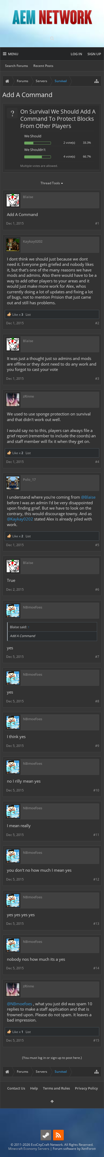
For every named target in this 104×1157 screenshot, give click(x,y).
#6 (97, 589)
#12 (96, 879)
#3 (97, 379)
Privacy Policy (86, 1088)
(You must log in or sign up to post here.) (52, 1057)
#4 (97, 462)
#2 (97, 323)
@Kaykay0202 (20, 519)
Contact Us (16, 1088)
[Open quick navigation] (96, 81)
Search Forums (16, 65)
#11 (96, 835)
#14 (96, 968)
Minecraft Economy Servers (28, 1148)
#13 (96, 924)
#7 (97, 657)
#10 (96, 790)
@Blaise (88, 497)
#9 (97, 746)
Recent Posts (43, 65)
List (28, 314)
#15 (96, 1040)
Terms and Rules (56, 1088)
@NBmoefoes (19, 1003)
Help (34, 1088)
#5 (97, 545)
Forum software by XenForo (74, 1148)
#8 (97, 701)
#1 (97, 223)
